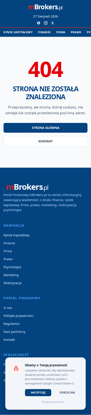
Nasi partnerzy (14, 332)
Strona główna (45, 128)
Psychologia (12, 267)
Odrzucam (67, 392)
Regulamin (12, 324)
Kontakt (45, 141)
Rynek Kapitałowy (16, 235)
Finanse (44, 32)
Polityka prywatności (19, 316)
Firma (60, 32)
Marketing (11, 275)
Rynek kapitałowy (18, 32)
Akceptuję (38, 392)
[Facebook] (38, 23)
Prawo (76, 32)
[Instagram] (45, 23)
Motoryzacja (12, 283)
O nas (8, 308)
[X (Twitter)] (52, 23)
